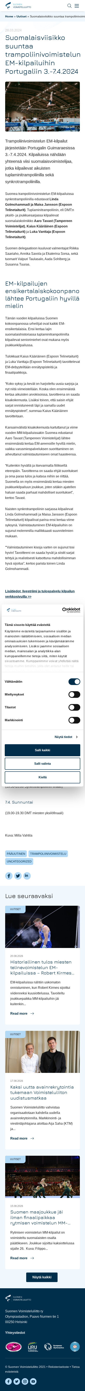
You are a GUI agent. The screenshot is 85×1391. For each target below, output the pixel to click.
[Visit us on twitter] (16, 1381)
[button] (66, 5)
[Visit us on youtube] (33, 1381)
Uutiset (22, 16)
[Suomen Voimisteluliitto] (18, 1298)
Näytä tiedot (63, 737)
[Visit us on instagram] (25, 1381)
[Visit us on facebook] (8, 1381)
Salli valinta (42, 763)
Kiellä (43, 777)
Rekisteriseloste (58, 1366)
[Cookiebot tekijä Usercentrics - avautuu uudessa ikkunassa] (62, 610)
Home (9, 16)
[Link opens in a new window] (13, 1347)
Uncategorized (19, 861)
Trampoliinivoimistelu (48, 853)
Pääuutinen (16, 853)
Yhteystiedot (15, 1332)
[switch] (74, 694)
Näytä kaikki (41, 1277)
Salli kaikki (42, 750)
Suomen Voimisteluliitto (18, 6)
